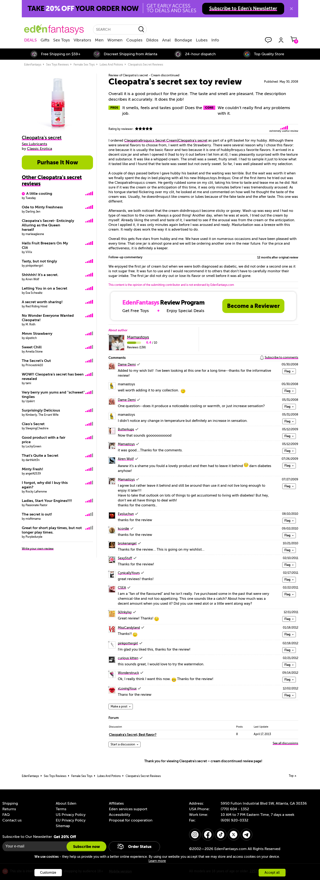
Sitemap (63, 826)
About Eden (66, 803)
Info (215, 40)
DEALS (30, 40)
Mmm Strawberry (37, 333)
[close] (291, 8)
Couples (134, 40)
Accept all (272, 872)
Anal (166, 40)
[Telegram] (246, 834)
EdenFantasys (32, 64)
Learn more (157, 861)
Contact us (12, 820)
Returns (9, 809)
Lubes (202, 40)
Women (115, 40)
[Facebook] (208, 834)
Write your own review (38, 548)
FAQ (6, 815)
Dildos (152, 40)
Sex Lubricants (34, 144)
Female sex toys (84, 64)
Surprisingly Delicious (41, 410)
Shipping (10, 803)
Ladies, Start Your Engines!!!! (47, 501)
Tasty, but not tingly (39, 261)
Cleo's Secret (33, 424)
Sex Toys (61, 40)
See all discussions (285, 743)
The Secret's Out (36, 361)
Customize (48, 872)
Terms (61, 809)
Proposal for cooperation (131, 820)
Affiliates (116, 803)
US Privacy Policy (71, 815)
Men (99, 40)
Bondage (183, 40)
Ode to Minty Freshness (42, 207)
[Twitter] (233, 834)
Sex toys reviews (57, 64)
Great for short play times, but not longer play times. (52, 530)
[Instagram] (195, 834)
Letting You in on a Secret (44, 288)
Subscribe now (86, 846)
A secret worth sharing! (42, 302)
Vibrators (82, 40)
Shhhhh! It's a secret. (40, 275)
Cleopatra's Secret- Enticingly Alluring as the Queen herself (48, 225)
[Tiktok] (221, 834)
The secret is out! (37, 514)
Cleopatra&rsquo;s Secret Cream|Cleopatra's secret (165, 140)
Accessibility (119, 815)
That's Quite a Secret (40, 455)
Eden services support (128, 809)
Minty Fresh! (32, 469)
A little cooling (39, 193)
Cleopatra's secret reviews (145, 64)
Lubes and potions (111, 64)
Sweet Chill (32, 347)
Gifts (45, 40)
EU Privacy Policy (71, 820)
